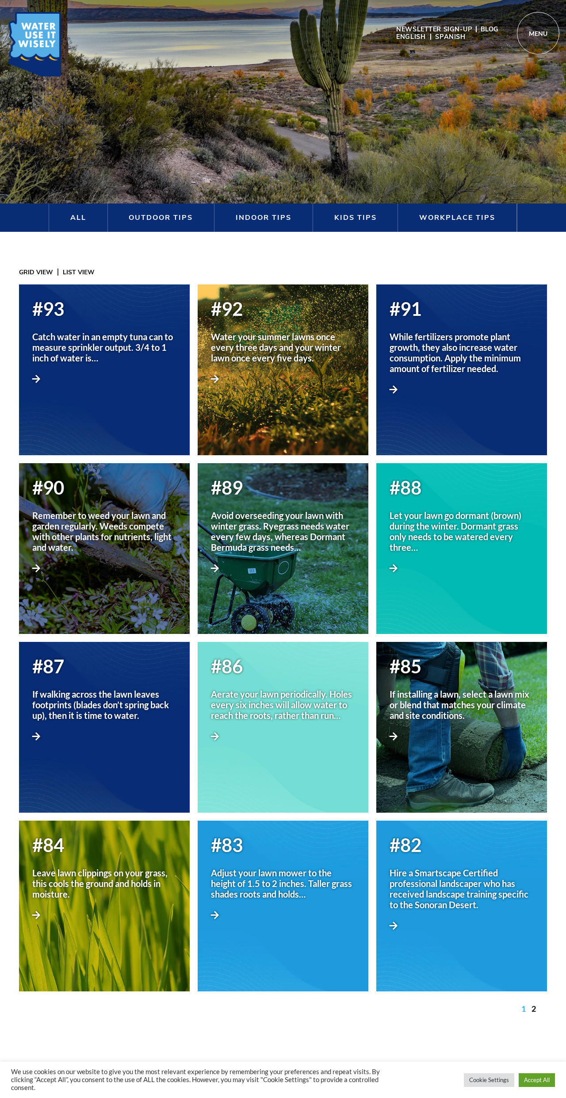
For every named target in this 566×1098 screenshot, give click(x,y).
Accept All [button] (537, 1079)
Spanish (450, 37)
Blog (490, 29)
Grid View (36, 272)
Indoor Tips (263, 218)
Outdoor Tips (161, 218)
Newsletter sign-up (434, 29)
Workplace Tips (457, 218)
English (410, 37)
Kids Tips (355, 218)
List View (79, 272)
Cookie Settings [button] (489, 1079)
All (78, 218)
